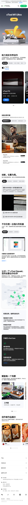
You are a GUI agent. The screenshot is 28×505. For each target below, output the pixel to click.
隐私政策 (3, 499)
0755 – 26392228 (6, 485)
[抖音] (8, 495)
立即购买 (24, 6)
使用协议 (8, 499)
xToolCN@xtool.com (7, 486)
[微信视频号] (26, 495)
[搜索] (18, 6)
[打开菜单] (2, 6)
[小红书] (20, 495)
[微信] (2, 495)
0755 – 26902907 (6, 484)
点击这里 (20, 2)
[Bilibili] (14, 495)
